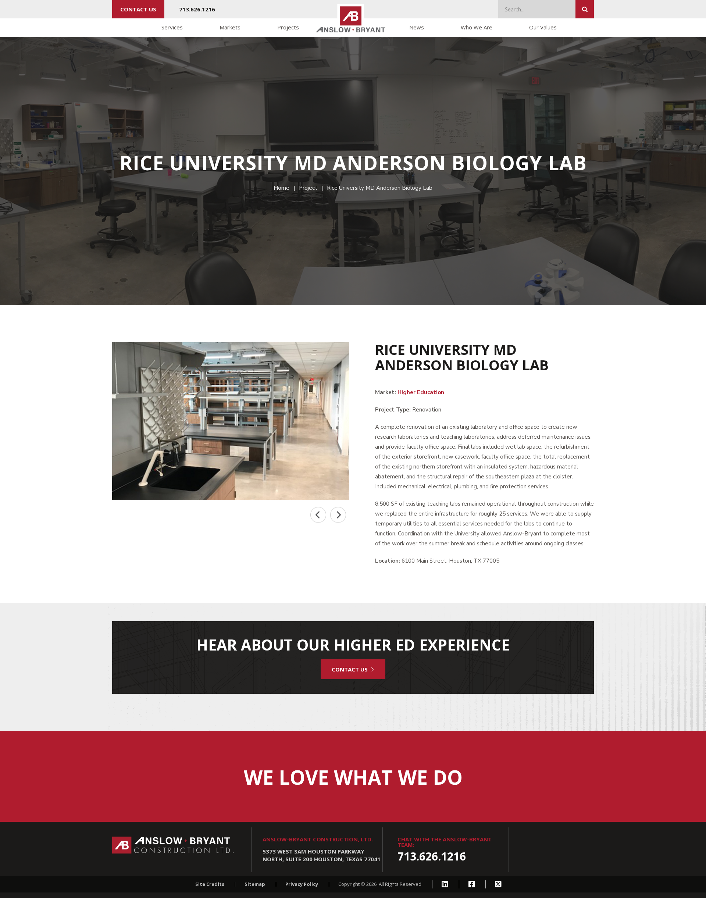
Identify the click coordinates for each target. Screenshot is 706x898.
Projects (288, 27)
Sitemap (255, 884)
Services (172, 27)
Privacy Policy (301, 884)
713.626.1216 (197, 9)
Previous (318, 515)
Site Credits (209, 884)
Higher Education (420, 392)
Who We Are (476, 27)
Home (281, 187)
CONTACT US (350, 669)
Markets (230, 27)
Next (338, 515)
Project (308, 187)
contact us (138, 9)
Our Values (543, 27)
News (416, 27)
